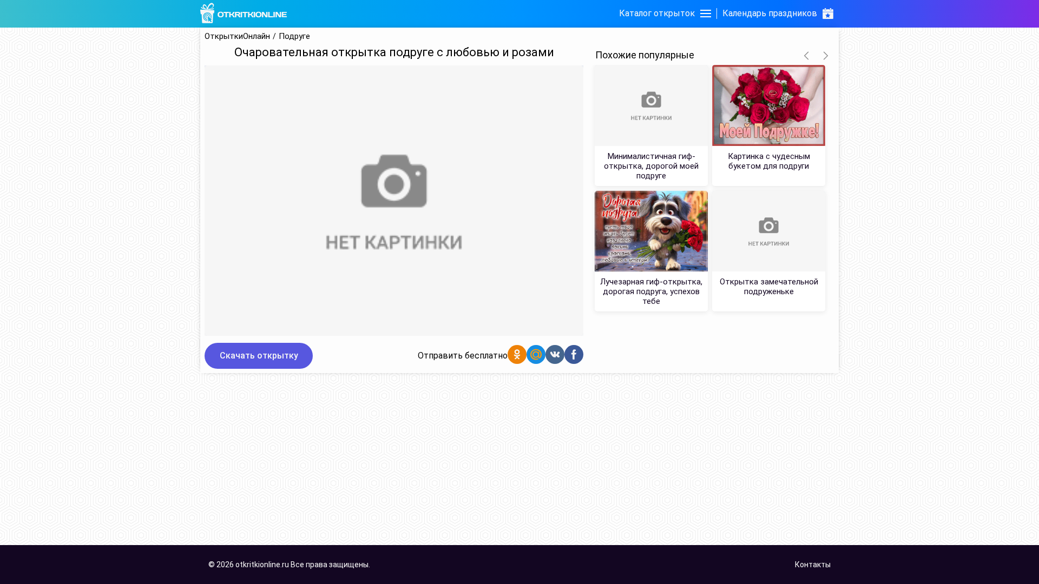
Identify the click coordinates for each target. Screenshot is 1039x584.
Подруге (294, 36)
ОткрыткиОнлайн (237, 36)
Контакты (813, 564)
